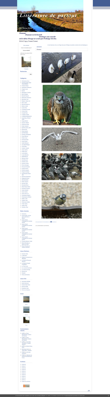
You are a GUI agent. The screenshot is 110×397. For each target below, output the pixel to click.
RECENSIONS (25, 180)
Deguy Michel (25, 121)
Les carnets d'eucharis (27, 268)
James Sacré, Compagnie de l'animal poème (27, 221)
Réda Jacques (25, 181)
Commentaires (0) (46, 221)
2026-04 (24, 371)
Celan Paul (24, 107)
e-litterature (24, 255)
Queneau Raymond (26, 176)
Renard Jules (25, 183)
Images (22, 293)
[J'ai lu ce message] (108, 395)
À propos (26, 69)
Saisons (26, 314)
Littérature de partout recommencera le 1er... (27, 356)
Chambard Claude (26, 109)
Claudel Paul (25, 112)
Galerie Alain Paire (26, 284)
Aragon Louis (25, 89)
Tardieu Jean (25, 200)
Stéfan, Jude (24, 198)
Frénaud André (25, 139)
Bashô (23, 90)
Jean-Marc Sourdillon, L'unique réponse (26, 343)
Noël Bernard (25, 160)
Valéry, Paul (24, 205)
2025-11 (24, 379)
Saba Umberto (25, 190)
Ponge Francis (25, 168)
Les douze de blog (26, 269)
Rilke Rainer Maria (26, 186)
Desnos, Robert (25, 122)
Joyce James (25, 149)
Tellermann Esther (26, 202)
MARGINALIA (25, 156)
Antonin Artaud (25, 85)
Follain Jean (24, 138)
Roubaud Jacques (26, 188)
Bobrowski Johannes (26, 97)
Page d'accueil (62, 45)
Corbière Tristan (25, 114)
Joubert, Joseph (25, 148)
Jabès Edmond (25, 143)
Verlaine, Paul (25, 207)
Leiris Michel (24, 153)
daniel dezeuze (25, 283)
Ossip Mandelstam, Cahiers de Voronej (26, 335)
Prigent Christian (25, 172)
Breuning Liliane (25, 349)
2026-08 (24, 364)
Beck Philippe (25, 94)
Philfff (23, 352)
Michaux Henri (25, 158)
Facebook (54, 221)
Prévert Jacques (25, 170)
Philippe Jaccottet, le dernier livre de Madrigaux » (77, 45)
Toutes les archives (26, 381)
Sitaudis (23, 273)
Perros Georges (25, 165)
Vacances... (24, 213)
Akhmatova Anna (25, 81)
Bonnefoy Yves (25, 99)
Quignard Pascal (25, 178)
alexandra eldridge (26, 281)
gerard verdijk (25, 286)
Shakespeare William (26, 197)
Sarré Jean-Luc (25, 193)
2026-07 (24, 366)
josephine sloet (25, 288)
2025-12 (24, 378)
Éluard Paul (24, 129)
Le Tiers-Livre (25, 266)
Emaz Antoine (25, 131)
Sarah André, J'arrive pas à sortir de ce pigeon (26, 217)
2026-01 (24, 376)
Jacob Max (24, 146)
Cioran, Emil (24, 111)
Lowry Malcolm (25, 155)
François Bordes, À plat (27, 241)
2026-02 (24, 374)
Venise (26, 304)
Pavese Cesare (25, 163)
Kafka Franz (24, 151)
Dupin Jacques (25, 126)
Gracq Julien (24, 141)
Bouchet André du (26, 104)
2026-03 (24, 373)
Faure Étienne (25, 136)
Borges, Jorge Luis (26, 101)
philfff (23, 333)
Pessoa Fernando (26, 166)
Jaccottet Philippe (26, 144)
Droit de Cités (25, 253)
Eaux (26, 325)
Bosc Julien (24, 102)
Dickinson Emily (25, 124)
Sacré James (25, 191)
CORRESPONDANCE (27, 116)
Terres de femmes (26, 274)
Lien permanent (39, 221)
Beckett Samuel (25, 96)
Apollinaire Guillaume (26, 87)
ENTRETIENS (25, 132)
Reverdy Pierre (25, 185)
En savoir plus (81, 395)
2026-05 (24, 369)
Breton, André (25, 106)
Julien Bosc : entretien (27, 350)
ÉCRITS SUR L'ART (26, 127)
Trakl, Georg (24, 203)
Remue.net (24, 271)
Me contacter (26, 45)
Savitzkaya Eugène (26, 195)
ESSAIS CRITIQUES (26, 134)
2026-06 (24, 367)
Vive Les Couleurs (26, 290)
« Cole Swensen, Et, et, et (52, 45)
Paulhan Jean (25, 161)
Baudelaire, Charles (26, 92)
